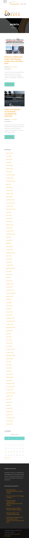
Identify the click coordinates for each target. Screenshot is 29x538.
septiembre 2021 (10, 268)
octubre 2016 (9, 421)
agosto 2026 (9, 153)
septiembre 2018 (10, 355)
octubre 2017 (9, 389)
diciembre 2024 (10, 200)
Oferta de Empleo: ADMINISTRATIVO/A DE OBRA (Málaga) (14, 491)
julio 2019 (8, 333)
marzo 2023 (9, 246)
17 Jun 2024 (14, 119)
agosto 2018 (9, 358)
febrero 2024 (9, 224)
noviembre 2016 (10, 418)
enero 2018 (9, 380)
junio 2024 (9, 215)
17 (5, 452)
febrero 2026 (9, 168)
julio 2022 (8, 256)
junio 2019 (9, 337)
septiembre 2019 (10, 327)
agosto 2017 (9, 396)
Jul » (9, 458)
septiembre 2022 (10, 252)
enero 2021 (9, 287)
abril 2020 (8, 309)
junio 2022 (9, 259)
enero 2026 (9, 171)
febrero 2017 (9, 411)
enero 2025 (9, 196)
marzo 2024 (9, 221)
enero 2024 (9, 228)
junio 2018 (9, 365)
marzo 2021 (9, 280)
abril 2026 (8, 162)
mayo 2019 (9, 340)
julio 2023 (8, 237)
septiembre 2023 (10, 234)
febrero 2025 (9, 193)
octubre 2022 (9, 249)
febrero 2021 (9, 284)
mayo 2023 (9, 240)
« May (6, 458)
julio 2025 (8, 184)
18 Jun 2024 (14, 67)
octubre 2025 (9, 178)
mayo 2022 (9, 262)
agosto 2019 (9, 330)
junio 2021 (8, 271)
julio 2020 (8, 299)
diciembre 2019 (10, 318)
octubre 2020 (9, 290)
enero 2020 (9, 315)
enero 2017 (9, 414)
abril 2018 (8, 371)
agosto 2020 (9, 296)
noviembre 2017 (10, 386)
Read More (9, 84)
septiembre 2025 (10, 181)
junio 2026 (9, 156)
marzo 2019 (9, 343)
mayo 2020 (9, 305)
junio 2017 (9, 399)
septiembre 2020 (10, 293)
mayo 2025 (9, 187)
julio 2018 (8, 361)
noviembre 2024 (10, 203)
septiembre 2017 (10, 393)
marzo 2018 (9, 374)
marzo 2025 (9, 190)
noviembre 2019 (10, 321)
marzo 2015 (9, 424)
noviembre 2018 (10, 349)
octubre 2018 (9, 352)
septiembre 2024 (10, 209)
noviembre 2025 (10, 175)
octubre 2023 (9, 231)
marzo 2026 (9, 165)
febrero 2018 (9, 377)
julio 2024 (8, 212)
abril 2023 (8, 243)
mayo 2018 (9, 368)
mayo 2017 (9, 402)
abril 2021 (8, 277)
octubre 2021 (9, 265)
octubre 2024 (9, 206)
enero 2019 (9, 346)
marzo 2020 (9, 312)
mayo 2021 (9, 274)
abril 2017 (8, 405)
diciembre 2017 (10, 383)
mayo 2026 (9, 159)
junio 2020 (9, 302)
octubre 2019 (9, 324)
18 (8, 452)
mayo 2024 (9, 218)
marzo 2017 (9, 408)
